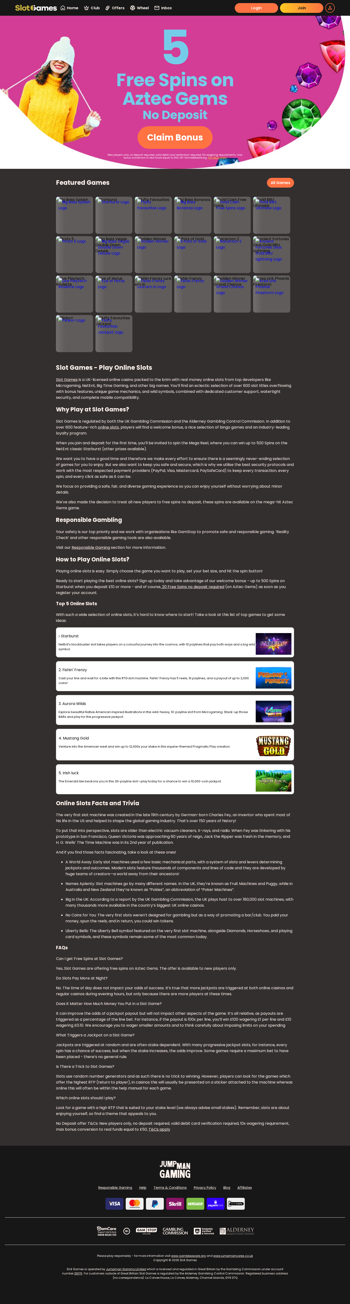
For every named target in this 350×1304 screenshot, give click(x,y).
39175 (78, 1273)
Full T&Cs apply (217, 158)
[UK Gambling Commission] (175, 1231)
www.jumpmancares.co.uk (233, 1256)
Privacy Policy (205, 1187)
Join (302, 8)
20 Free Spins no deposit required (192, 587)
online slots (108, 427)
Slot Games (67, 379)
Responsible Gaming (91, 547)
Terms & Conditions (170, 1187)
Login (256, 8)
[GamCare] (106, 1231)
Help (142, 1187)
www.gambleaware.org (188, 1256)
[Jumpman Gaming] (175, 1176)
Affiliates (244, 1187)
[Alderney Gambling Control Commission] (237, 1231)
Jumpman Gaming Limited (126, 1269)
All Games (280, 182)
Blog (226, 1187)
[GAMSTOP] (146, 1231)
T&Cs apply (159, 1129)
